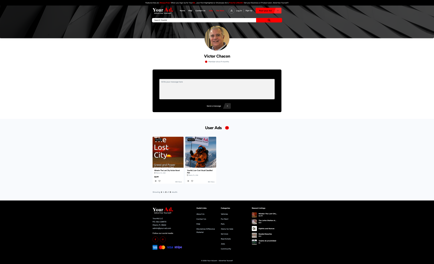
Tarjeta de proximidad (267, 241)
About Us (200, 214)
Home (182, 10)
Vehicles (224, 214)
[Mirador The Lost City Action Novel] (254, 215)
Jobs (211, 10)
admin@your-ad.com (162, 228)
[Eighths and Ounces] (254, 228)
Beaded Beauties (265, 234)
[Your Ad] (163, 11)
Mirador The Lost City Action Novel (267, 213)
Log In (239, 10)
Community (226, 249)
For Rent (220, 10)
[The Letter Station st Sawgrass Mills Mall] (254, 221)
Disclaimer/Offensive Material (205, 230)
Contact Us (200, 10)
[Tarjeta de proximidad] (254, 242)
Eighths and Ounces (266, 228)
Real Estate (226, 239)
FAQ (190, 10)
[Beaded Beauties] (254, 235)
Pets (223, 224)
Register (248, 10)
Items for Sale (227, 229)
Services (224, 234)
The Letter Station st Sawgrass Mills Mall (267, 220)
